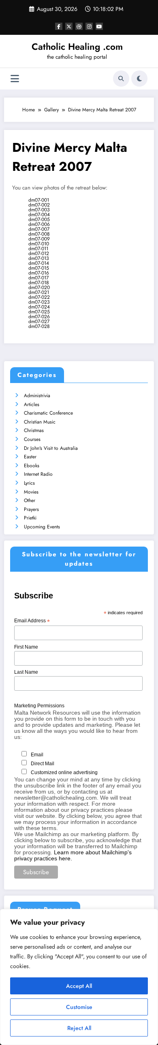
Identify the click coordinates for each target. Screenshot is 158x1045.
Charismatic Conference (48, 413)
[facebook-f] (58, 26)
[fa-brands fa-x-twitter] (69, 26)
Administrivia (37, 395)
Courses (32, 439)
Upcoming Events (42, 526)
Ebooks (31, 465)
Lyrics (29, 483)
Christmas (34, 430)
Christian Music (40, 422)
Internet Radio (38, 474)
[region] (79, 977)
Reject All (79, 1028)
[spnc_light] (139, 78)
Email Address (32, 621)
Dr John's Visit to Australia (51, 448)
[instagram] (89, 26)
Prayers (31, 509)
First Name (26, 647)
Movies (31, 492)
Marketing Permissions (39, 706)
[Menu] (15, 78)
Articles (31, 404)
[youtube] (99, 26)
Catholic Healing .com (77, 46)
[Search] (121, 78)
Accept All (79, 986)
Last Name (26, 672)
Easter (30, 456)
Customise (79, 1007)
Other (29, 500)
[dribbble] (79, 26)
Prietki (30, 517)
